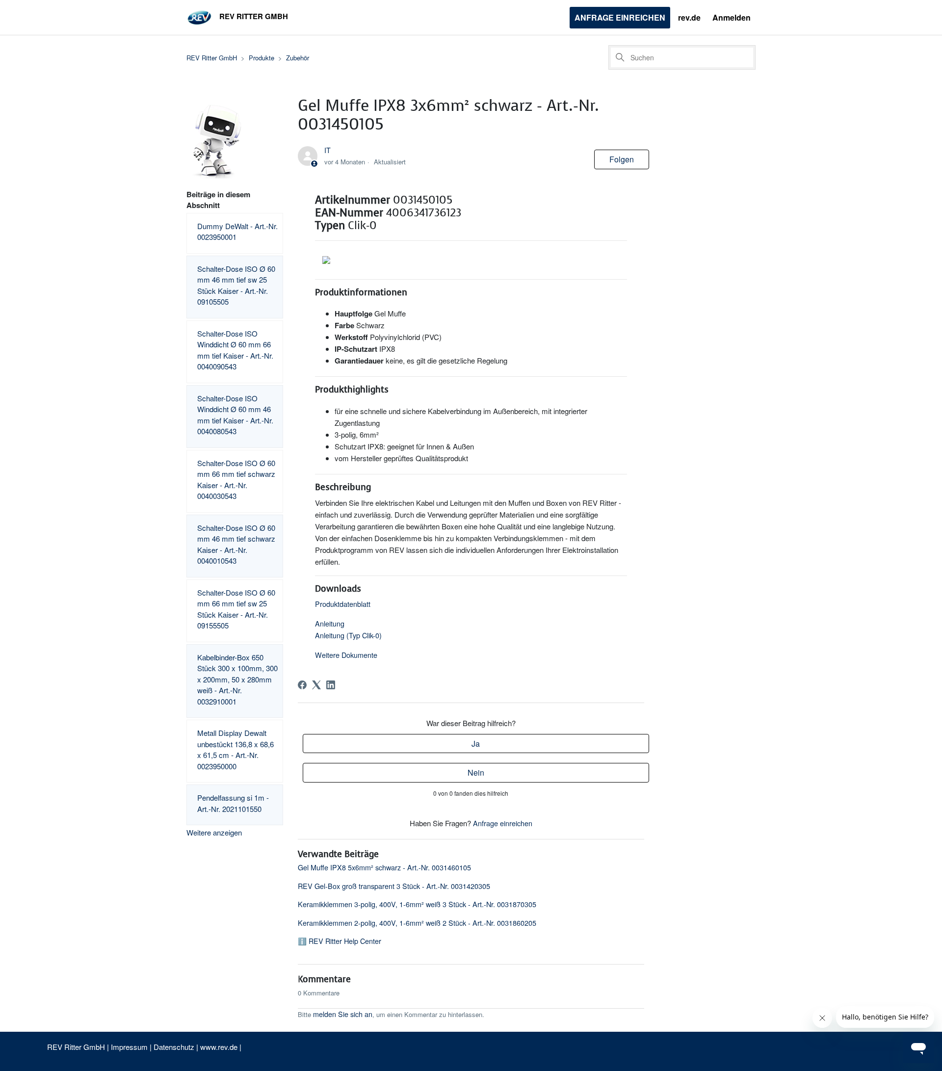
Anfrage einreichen (620, 17)
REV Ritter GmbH (211, 57)
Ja (475, 743)
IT (327, 150)
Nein (476, 772)
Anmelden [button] (731, 17)
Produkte (261, 57)
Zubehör (297, 57)
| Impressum (128, 1047)
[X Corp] (316, 684)
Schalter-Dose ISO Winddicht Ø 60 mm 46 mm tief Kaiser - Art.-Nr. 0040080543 (235, 415)
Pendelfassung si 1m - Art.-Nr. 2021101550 (233, 803)
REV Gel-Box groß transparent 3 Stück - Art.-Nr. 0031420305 (394, 886)
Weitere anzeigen (214, 832)
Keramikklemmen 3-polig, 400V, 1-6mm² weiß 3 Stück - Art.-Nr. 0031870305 (417, 904)
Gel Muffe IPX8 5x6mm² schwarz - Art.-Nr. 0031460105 (384, 867)
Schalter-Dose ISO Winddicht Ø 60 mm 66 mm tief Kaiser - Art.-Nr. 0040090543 (235, 350)
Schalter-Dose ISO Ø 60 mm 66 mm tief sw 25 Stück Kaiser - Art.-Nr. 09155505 (236, 609)
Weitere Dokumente (346, 655)
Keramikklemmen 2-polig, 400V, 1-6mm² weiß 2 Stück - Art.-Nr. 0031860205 (417, 922)
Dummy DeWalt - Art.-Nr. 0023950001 (237, 231)
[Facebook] (302, 684)
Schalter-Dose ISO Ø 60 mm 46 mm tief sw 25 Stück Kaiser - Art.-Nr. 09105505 (236, 285)
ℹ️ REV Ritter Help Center (339, 941)
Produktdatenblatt (342, 604)
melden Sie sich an (342, 1014)
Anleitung (329, 623)
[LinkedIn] (330, 684)
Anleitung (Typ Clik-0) (348, 635)
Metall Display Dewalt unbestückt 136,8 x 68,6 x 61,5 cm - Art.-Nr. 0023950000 (235, 749)
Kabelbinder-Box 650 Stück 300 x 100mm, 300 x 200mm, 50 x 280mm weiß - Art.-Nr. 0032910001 (237, 679)
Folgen (621, 159)
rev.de (689, 17)
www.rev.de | (220, 1047)
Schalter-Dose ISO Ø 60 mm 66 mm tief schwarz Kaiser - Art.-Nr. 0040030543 (236, 479)
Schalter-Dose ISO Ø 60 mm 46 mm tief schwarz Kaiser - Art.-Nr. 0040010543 (236, 544)
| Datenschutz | (174, 1047)
